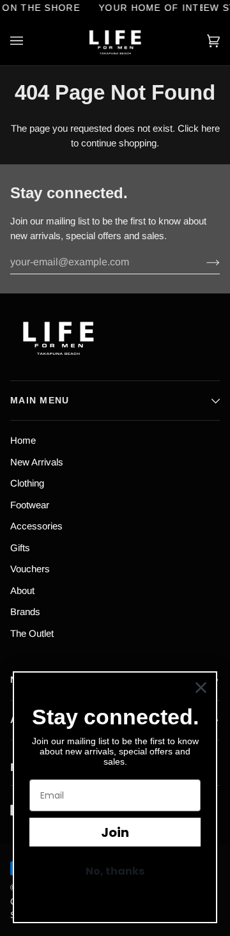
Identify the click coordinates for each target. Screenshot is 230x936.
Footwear (29, 504)
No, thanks (115, 871)
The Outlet (32, 633)
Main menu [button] (40, 400)
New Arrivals (36, 461)
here (210, 128)
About (22, 590)
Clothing (27, 483)
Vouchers (30, 568)
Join (115, 832)
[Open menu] (29, 41)
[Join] (203, 262)
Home (23, 440)
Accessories (36, 525)
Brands (25, 611)
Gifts (20, 547)
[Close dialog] (201, 687)
